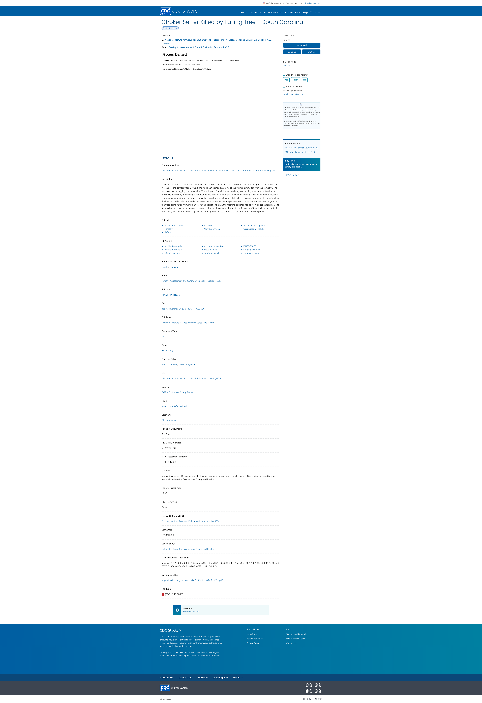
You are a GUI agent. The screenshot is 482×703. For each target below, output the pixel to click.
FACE (165, 266)
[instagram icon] (316, 685)
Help (305, 12)
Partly (295, 79)
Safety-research (212, 253)
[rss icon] (320, 691)
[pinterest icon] (311, 691)
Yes (286, 79)
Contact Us (291, 643)
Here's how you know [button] (313, 3)
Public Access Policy (295, 638)
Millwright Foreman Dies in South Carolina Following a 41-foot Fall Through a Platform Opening (302, 152)
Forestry (168, 228)
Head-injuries (210, 249)
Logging (174, 266)
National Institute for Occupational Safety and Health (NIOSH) (192, 378)
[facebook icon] (307, 685)
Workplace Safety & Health (175, 406)
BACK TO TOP (292, 174)
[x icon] (311, 685)
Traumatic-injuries (252, 253)
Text (164, 336)
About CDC (185, 677)
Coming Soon (292, 12)
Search (317, 12)
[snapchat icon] (316, 691)
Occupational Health (253, 228)
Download (302, 45)
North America (169, 420)
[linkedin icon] (320, 685)
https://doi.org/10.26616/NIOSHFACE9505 (183, 308)
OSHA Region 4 (172, 253)
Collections (256, 12)
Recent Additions (273, 12)
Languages (219, 677)
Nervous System (212, 228)
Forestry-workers (173, 249)
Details (286, 65)
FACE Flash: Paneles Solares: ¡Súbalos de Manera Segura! (302, 147)
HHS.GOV (307, 699)
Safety (167, 232)
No (304, 79)
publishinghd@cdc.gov (294, 94)
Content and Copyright (296, 634)
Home (244, 12)
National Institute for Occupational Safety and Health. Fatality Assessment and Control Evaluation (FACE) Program (218, 170)
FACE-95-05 (249, 246)
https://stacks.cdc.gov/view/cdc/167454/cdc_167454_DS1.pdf (192, 580)
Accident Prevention (174, 225)
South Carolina (169, 364)
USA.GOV (318, 699)
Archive (236, 677)
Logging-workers (251, 249)
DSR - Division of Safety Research (179, 392)
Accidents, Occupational (255, 225)
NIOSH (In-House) (171, 294)
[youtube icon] (307, 691)
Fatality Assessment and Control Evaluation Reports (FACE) (199, 47)
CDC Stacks (169, 630)
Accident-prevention (214, 246)
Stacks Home (253, 629)
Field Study (167, 350)
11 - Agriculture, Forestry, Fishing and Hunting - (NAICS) (190, 521)
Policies (202, 677)
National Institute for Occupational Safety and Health (188, 322)
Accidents (209, 225)
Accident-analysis (173, 246)
